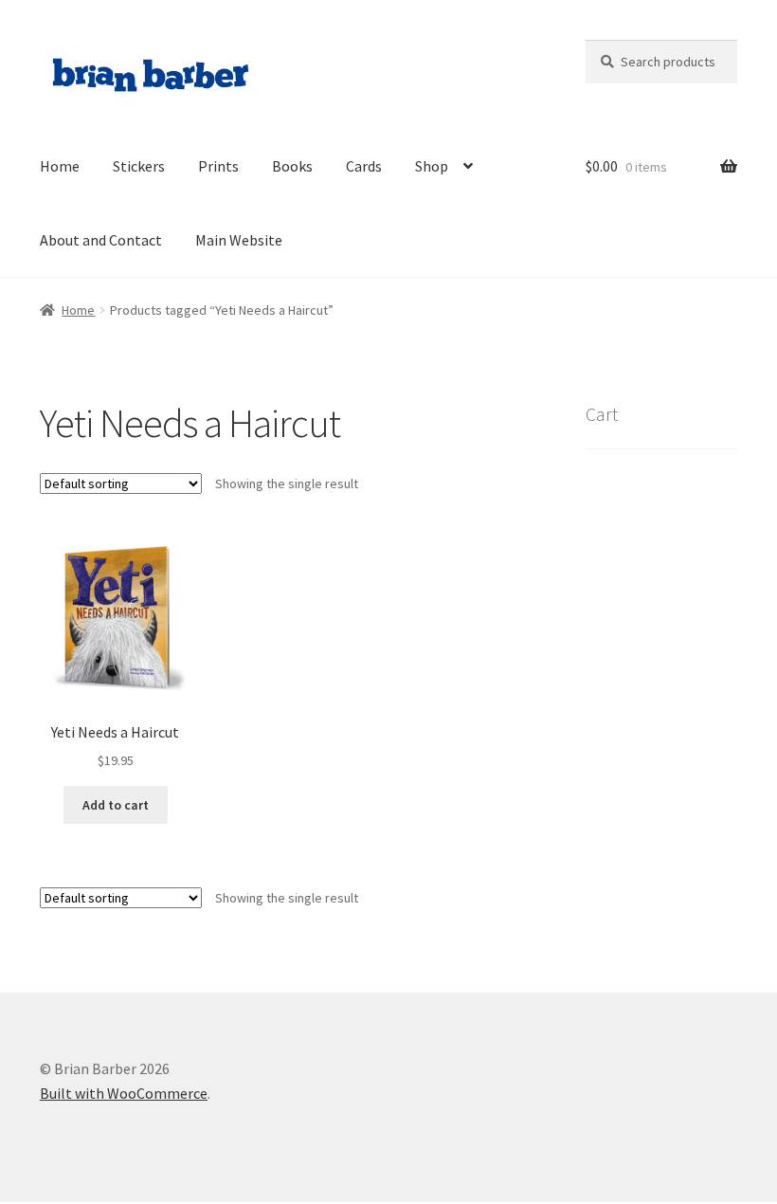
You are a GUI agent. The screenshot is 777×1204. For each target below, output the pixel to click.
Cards (364, 165)
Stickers (139, 165)
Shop (431, 165)
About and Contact (101, 239)
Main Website (238, 239)
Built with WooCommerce (124, 1093)
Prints (218, 165)
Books (292, 165)
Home (60, 165)
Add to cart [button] (115, 804)
